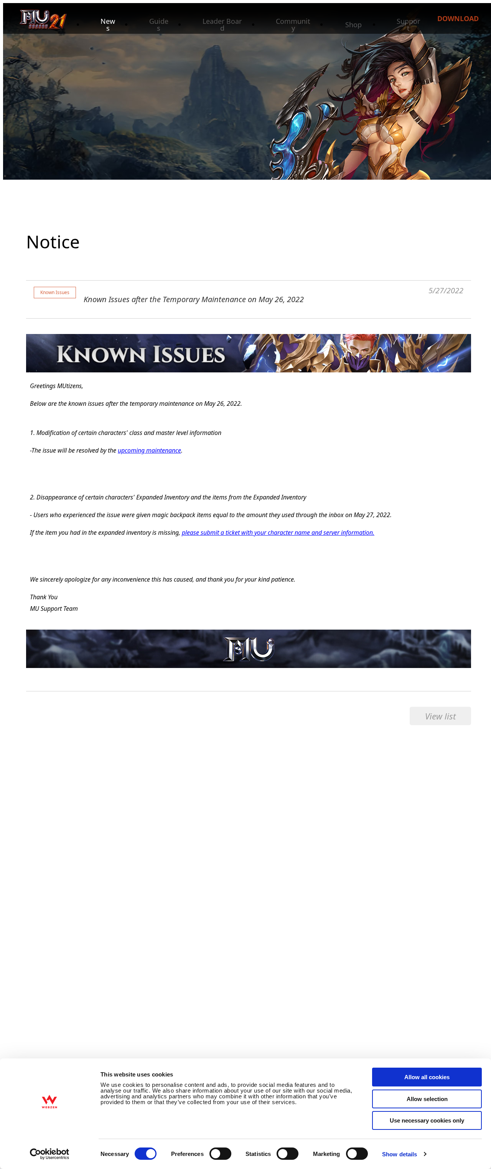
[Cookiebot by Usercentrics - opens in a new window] (49, 1154)
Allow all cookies (427, 1077)
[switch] (220, 1154)
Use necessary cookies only (427, 1120)
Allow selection (427, 1099)
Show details (399, 1154)
